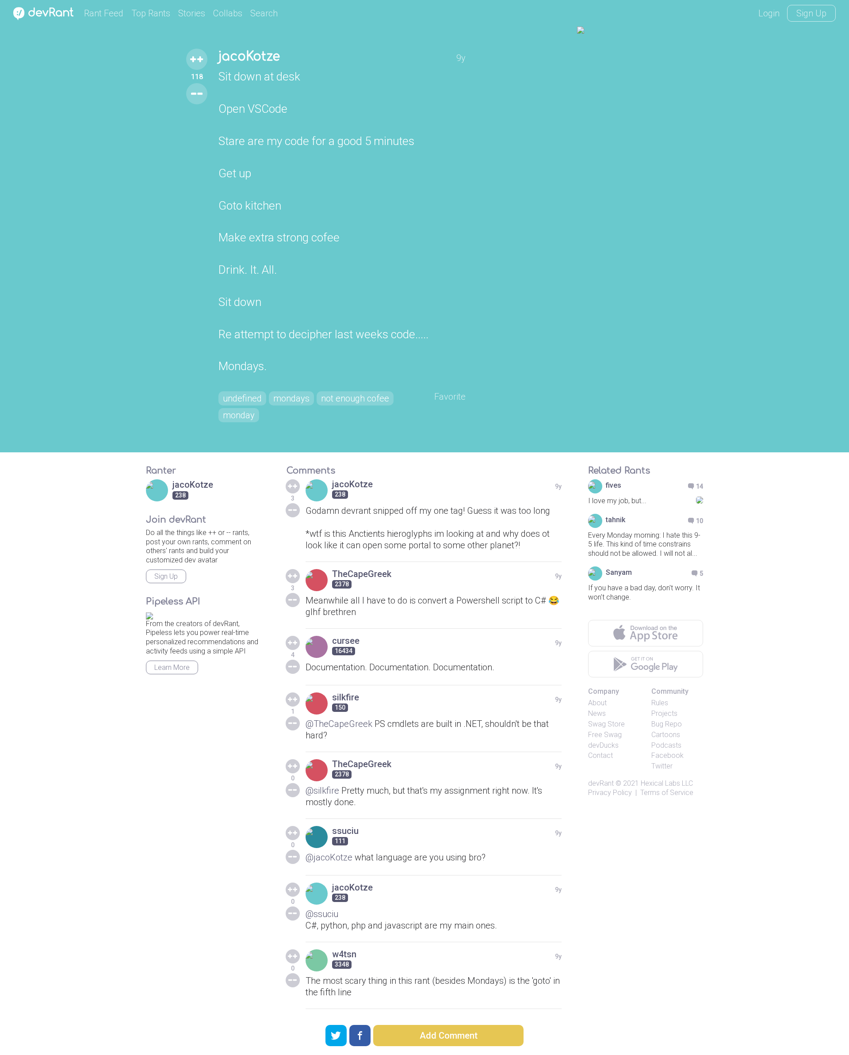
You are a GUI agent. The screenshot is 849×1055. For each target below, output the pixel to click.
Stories (191, 13)
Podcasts (666, 745)
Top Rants (150, 13)
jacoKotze (249, 57)
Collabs (227, 13)
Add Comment (449, 1035)
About (597, 703)
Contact (600, 755)
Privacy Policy (610, 792)
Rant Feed (103, 13)
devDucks (603, 745)
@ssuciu (322, 914)
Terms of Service (666, 792)
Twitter (662, 766)
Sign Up (811, 13)
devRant (601, 783)
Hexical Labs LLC (667, 783)
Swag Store (606, 724)
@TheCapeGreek (339, 724)
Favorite (450, 396)
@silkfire (322, 790)
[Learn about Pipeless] (149, 614)
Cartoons (665, 734)
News (597, 713)
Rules (659, 703)
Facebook (667, 755)
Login (769, 13)
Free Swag (605, 734)
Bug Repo (666, 724)
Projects (664, 713)
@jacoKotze (329, 857)
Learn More (172, 667)
